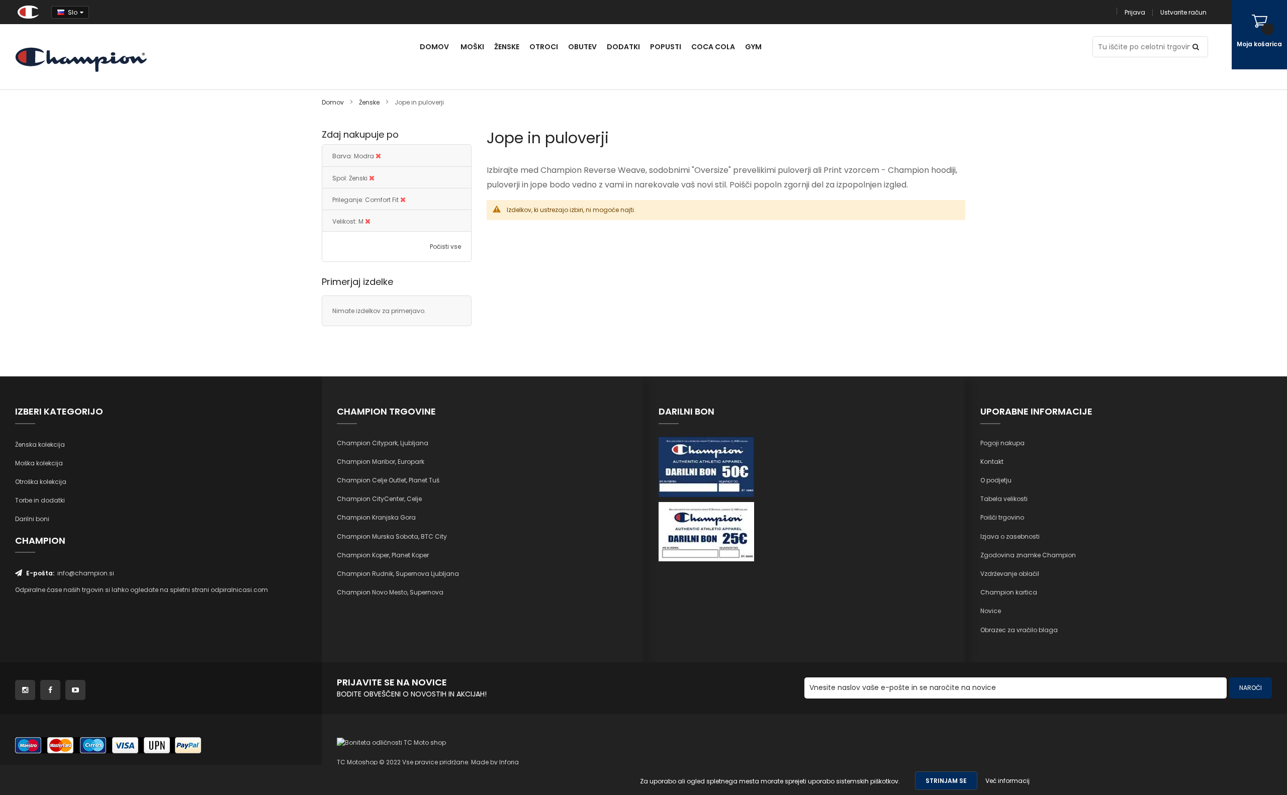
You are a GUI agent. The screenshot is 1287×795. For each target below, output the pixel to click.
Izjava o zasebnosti (1010, 536)
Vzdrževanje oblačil (1009, 573)
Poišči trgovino (1002, 517)
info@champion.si (85, 573)
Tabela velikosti (1004, 498)
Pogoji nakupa (1002, 443)
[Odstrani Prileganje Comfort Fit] (403, 199)
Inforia (509, 762)
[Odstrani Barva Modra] (378, 156)
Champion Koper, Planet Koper (383, 555)
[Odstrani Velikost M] (368, 221)
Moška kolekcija (39, 463)
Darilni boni (32, 519)
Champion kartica (1008, 592)
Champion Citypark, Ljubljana (382, 443)
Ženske (370, 102)
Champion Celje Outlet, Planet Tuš (388, 480)
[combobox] (1150, 46)
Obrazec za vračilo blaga (1019, 630)
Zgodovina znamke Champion (1028, 555)
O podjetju (996, 480)
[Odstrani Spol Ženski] (372, 178)
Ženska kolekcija (40, 444)
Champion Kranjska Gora (376, 517)
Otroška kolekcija (40, 481)
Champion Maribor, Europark (380, 461)
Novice (990, 611)
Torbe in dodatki (40, 500)
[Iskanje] (1197, 46)
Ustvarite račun (1183, 12)
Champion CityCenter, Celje (379, 498)
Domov (333, 102)
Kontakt (991, 461)
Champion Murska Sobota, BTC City (392, 536)
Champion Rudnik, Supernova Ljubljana (398, 573)
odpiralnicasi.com (239, 589)
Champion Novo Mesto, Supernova (390, 592)
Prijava (1135, 12)
